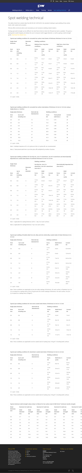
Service (50, 10)
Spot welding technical (60, 10)
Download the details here (19, 35)
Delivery (28, 451)
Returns (28, 454)
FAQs (61, 1)
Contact (65, 1)
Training (43, 10)
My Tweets (62, 451)
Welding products (17, 10)
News (37, 10)
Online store (29, 10)
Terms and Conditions (31, 456)
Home (57, 1)
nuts (39, 470)
